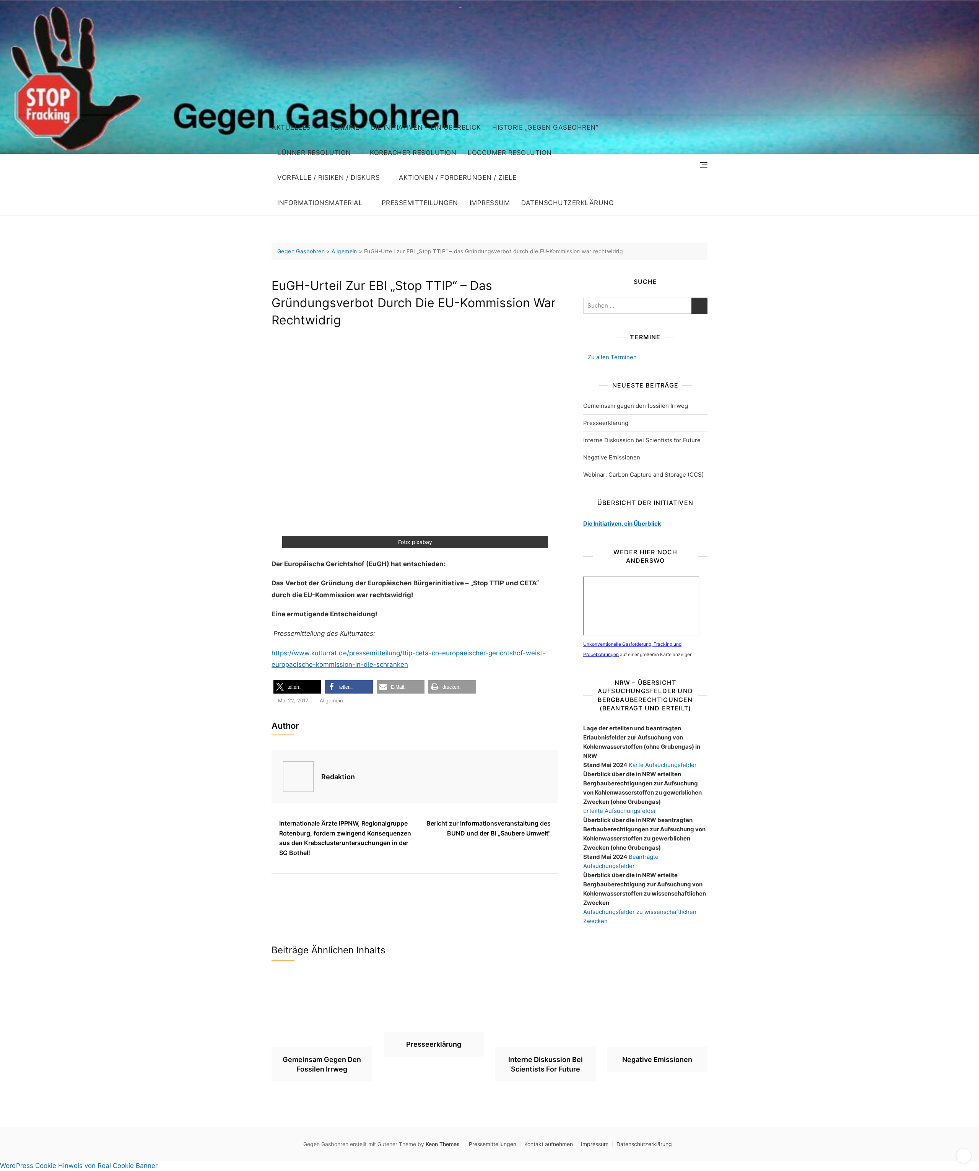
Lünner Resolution (314, 152)
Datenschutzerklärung (567, 203)
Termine (344, 127)
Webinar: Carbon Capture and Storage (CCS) (643, 474)
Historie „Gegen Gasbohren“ (545, 127)
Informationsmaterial (320, 203)
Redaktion (338, 777)
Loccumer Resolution (510, 152)
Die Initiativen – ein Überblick (426, 127)
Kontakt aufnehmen (548, 1144)
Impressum (490, 203)
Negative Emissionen (611, 457)
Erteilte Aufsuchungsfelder (619, 810)
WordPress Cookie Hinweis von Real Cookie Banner (79, 1165)
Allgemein (331, 700)
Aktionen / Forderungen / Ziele (458, 177)
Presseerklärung (605, 423)
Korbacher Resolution (413, 152)
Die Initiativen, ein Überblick (622, 523)
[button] (297, 687)
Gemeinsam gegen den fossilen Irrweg (635, 405)
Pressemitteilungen (420, 203)
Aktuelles (291, 127)
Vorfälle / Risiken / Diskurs (328, 177)
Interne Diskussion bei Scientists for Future (642, 440)
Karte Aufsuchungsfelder (663, 765)
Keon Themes (443, 1144)
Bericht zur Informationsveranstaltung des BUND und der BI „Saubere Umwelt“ (488, 828)
